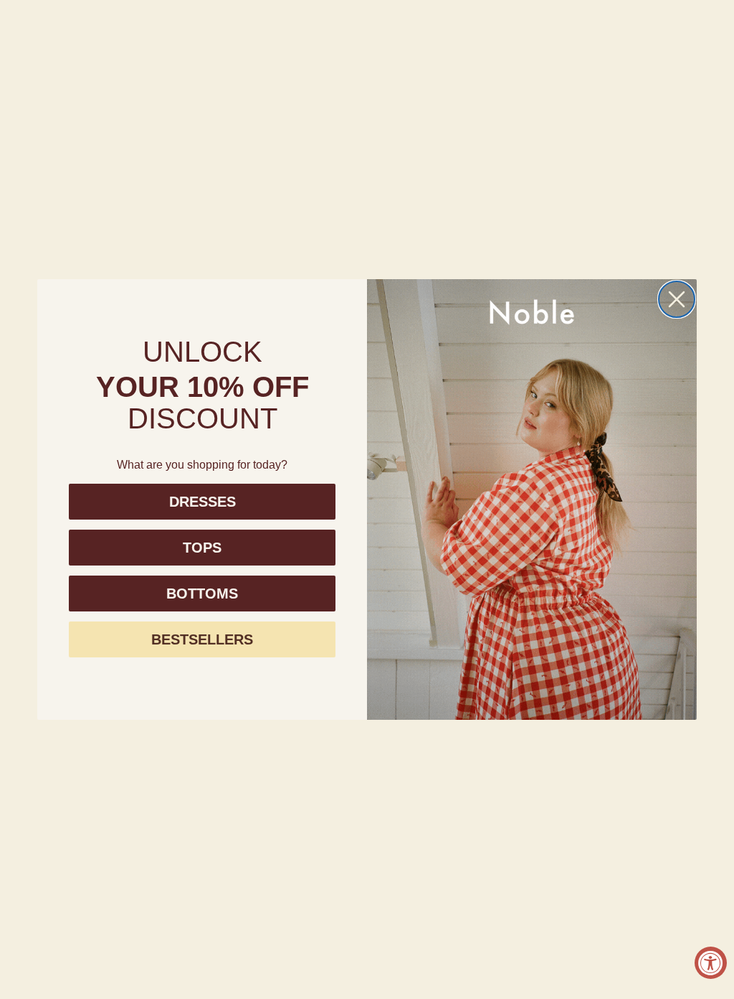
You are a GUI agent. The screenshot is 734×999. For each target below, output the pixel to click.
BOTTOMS (202, 593)
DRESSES (202, 502)
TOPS (202, 547)
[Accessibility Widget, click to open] (711, 963)
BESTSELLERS (202, 639)
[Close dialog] (677, 299)
